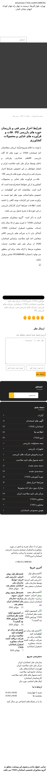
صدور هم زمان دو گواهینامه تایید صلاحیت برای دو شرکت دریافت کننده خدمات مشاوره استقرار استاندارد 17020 (14, 638)
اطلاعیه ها (38, 432)
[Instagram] (28, 16)
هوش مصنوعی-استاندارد (31, 510)
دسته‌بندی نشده (36, 471)
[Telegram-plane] (31, 709)
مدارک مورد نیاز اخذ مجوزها (30, 488)
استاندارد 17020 (36, 426)
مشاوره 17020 (36, 499)
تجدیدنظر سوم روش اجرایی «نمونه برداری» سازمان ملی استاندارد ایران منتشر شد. (14, 598)
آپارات (40, 415)
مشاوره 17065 (36, 505)
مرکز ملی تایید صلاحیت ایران (30, 493)
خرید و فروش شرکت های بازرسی (27, 454)
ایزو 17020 (38, 437)
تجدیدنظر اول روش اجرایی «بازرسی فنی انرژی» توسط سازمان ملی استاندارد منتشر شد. (14, 580)
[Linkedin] (35, 16)
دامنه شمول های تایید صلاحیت (29, 460)
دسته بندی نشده (35, 465)
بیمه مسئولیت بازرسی (33, 443)
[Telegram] (42, 16)
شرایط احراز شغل (34, 482)
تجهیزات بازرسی (35, 449)
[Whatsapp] (21, 16)
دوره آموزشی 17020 (33, 477)
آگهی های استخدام (34, 421)
